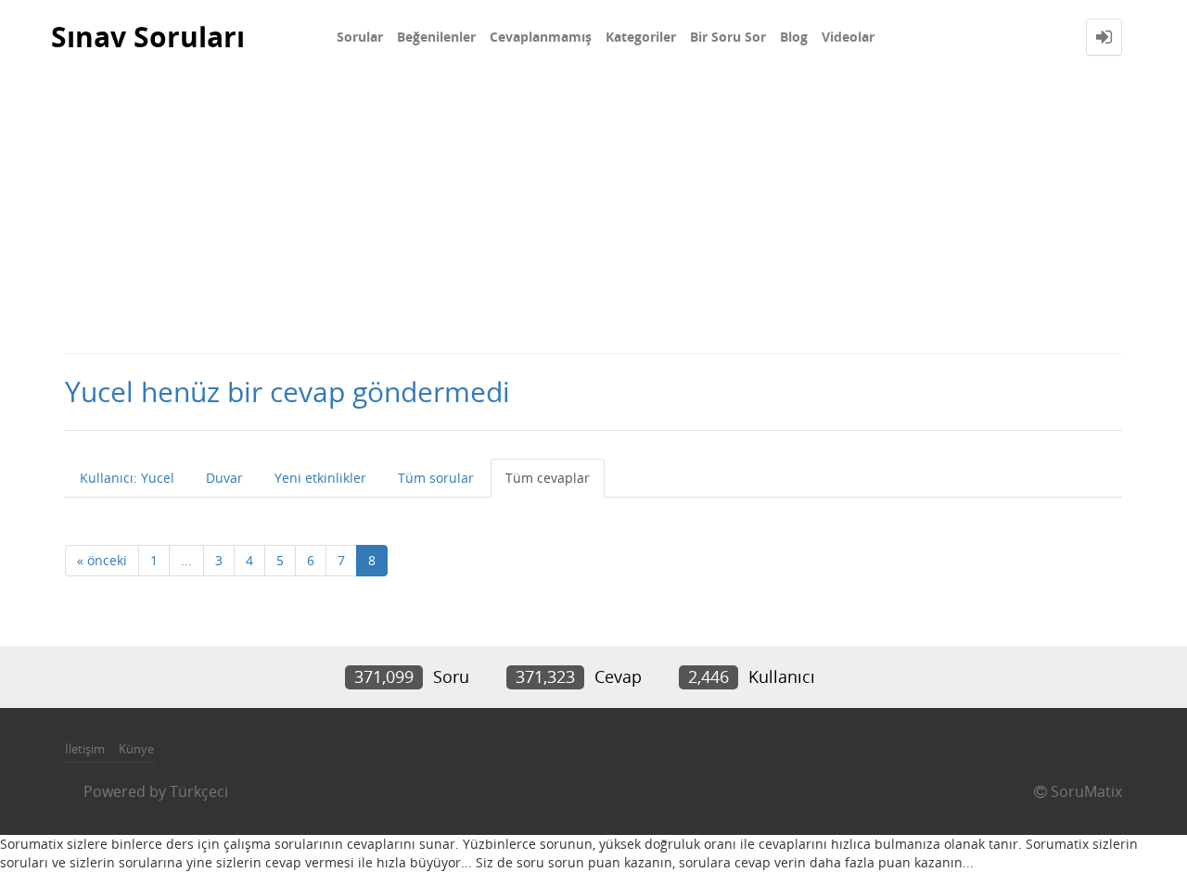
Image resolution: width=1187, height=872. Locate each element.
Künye (136, 748)
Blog (794, 36)
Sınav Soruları (148, 37)
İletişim (85, 748)
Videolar (848, 36)
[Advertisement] (593, 213)
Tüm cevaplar (547, 478)
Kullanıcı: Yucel (127, 478)
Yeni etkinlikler (320, 478)
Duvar (224, 478)
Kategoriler (641, 36)
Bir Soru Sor (728, 36)
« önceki (102, 560)
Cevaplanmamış (541, 36)
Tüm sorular (436, 478)
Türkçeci (199, 791)
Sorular (360, 36)
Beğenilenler (436, 36)
